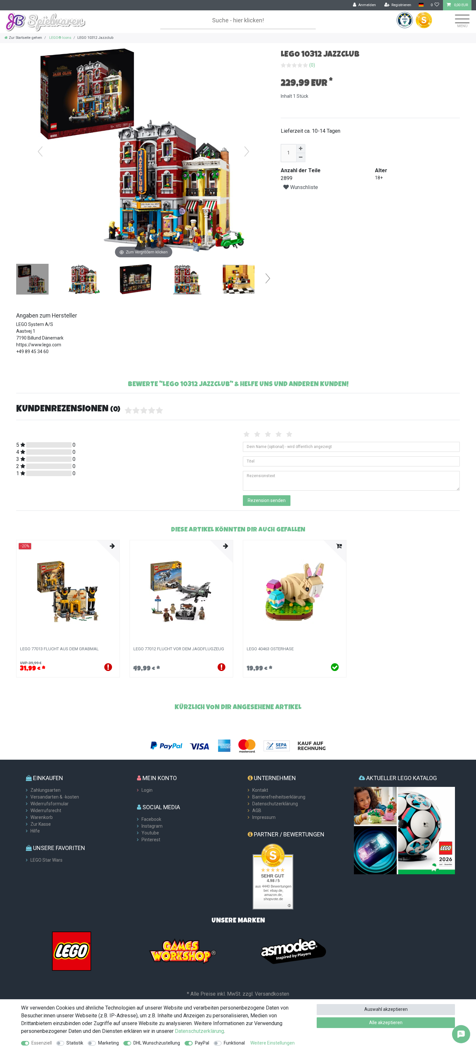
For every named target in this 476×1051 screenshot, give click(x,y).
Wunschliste (303, 187)
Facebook (151, 819)
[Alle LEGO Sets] (71, 950)
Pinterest (151, 839)
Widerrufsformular (49, 803)
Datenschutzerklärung (275, 803)
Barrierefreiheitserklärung (278, 796)
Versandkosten (272, 994)
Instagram (152, 826)
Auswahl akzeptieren (386, 1009)
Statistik (74, 1042)
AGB (256, 810)
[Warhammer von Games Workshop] (182, 950)
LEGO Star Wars (46, 860)
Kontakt (260, 790)
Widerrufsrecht (45, 810)
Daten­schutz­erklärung (199, 1031)
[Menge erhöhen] (300, 148)
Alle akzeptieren (385, 1022)
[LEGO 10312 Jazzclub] (32, 280)
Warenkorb (41, 817)
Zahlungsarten (45, 790)
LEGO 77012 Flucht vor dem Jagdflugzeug (178, 649)
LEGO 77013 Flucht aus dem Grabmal (59, 649)
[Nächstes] (247, 151)
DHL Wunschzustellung (156, 1042)
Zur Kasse (40, 824)
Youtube (150, 832)
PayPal (202, 1042)
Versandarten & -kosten (54, 796)
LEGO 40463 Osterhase (270, 649)
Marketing (108, 1042)
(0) (312, 65)
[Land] (421, 5)
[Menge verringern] (300, 157)
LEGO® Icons (59, 38)
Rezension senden (267, 500)
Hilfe (35, 830)
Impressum (264, 817)
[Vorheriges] (40, 151)
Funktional (234, 1042)
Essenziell (41, 1042)
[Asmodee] (293, 950)
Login (147, 790)
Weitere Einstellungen (272, 1042)
